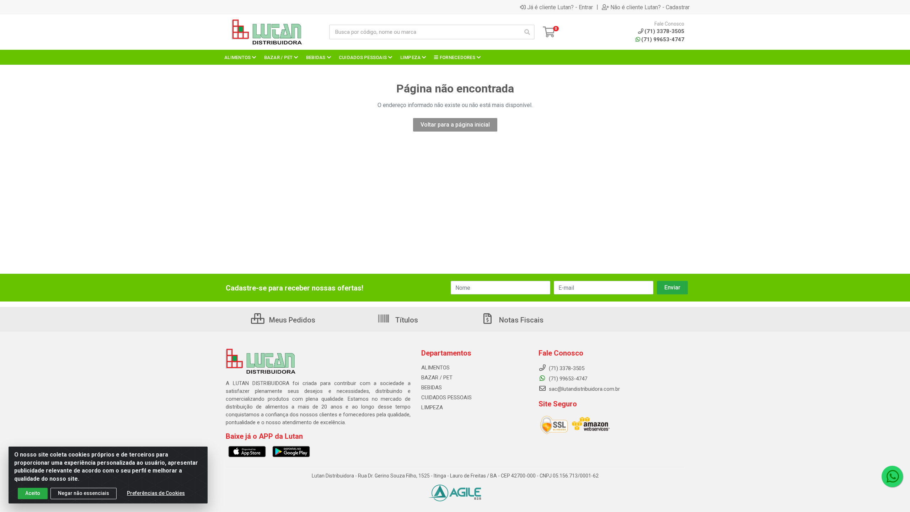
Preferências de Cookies (156, 493)
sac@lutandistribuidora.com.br (583, 389)
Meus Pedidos (291, 320)
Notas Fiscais (520, 320)
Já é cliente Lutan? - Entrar (560, 7)
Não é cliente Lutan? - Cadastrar (650, 7)
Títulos (406, 320)
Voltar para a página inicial (455, 124)
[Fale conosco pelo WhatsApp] (892, 476)
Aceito (32, 493)
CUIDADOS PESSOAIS (446, 397)
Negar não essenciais (83, 493)
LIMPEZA (432, 407)
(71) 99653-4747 (662, 39)
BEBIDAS (431, 387)
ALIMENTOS (435, 367)
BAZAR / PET (437, 377)
